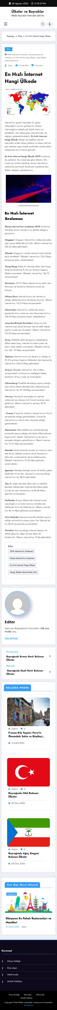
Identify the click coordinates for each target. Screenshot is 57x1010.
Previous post (12, 652)
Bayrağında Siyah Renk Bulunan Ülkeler (24, 672)
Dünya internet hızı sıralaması (22, 558)
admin (15, 728)
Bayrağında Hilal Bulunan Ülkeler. (23, 794)
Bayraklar (34, 894)
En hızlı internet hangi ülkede (24, 57)
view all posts (11, 638)
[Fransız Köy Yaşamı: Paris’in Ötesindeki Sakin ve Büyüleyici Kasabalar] (28, 711)
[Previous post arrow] (50, 656)
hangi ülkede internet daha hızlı (23, 572)
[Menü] (5, 24)
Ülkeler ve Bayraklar (27, 11)
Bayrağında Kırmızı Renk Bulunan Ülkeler (25, 658)
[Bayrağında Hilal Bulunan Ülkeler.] (28, 771)
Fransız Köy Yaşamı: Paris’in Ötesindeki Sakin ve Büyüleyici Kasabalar (26, 734)
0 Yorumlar (39, 65)
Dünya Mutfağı (14, 961)
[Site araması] (43, 24)
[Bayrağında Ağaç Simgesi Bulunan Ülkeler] (28, 832)
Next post (10, 666)
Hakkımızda (12, 974)
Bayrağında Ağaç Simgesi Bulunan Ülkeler (23, 855)
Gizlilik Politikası (14, 981)
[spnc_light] (50, 24)
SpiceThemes (28, 1005)
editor (10, 65)
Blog (8, 49)
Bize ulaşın (12, 967)
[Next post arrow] (50, 672)
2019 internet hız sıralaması (18, 54)
